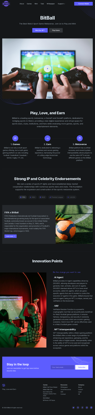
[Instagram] (86, 407)
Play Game (56, 30)
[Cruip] (6, 4)
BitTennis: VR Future (49, 400)
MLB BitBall (46, 398)
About (22, 4)
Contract (63, 394)
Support (61, 4)
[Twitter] (73, 407)
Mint (36, 4)
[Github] (77, 407)
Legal (79, 392)
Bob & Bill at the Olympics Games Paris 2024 (49, 393)
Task (42, 4)
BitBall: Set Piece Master (50, 387)
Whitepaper (51, 4)
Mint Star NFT (40, 30)
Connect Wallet (83, 4)
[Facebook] (82, 407)
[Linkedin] (91, 407)
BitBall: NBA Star (47, 389)
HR (79, 394)
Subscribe (81, 367)
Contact (80, 389)
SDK (62, 392)
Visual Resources (66, 389)
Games (29, 4)
